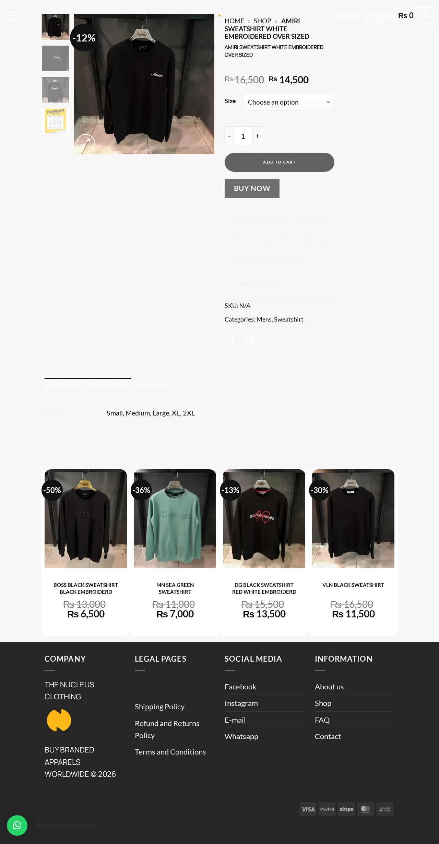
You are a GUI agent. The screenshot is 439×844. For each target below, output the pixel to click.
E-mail (235, 719)
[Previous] (85, 84)
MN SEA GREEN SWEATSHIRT (175, 588)
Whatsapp (241, 736)
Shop (323, 703)
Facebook (241, 686)
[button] (12, 15)
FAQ (322, 719)
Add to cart (279, 162)
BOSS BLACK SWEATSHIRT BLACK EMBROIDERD (86, 588)
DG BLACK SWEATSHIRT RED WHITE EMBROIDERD (264, 588)
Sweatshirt (289, 319)
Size (230, 101)
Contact (328, 736)
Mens (264, 319)
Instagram (241, 703)
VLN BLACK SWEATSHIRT (353, 585)
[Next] (203, 84)
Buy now (252, 188)
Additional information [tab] (88, 385)
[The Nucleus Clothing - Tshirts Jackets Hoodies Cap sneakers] (219, 15)
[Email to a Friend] (250, 340)
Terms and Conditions (170, 751)
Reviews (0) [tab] (154, 385)
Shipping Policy (160, 706)
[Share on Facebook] (233, 340)
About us (329, 686)
